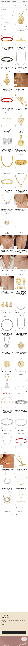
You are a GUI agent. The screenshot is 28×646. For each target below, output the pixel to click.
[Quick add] (1, 24)
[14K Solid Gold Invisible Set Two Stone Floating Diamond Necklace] (7, 201)
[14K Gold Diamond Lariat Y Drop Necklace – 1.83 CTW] (7, 283)
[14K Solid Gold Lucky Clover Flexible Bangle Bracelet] (21, 100)
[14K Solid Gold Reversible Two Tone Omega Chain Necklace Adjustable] (7, 402)
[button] (5, 5)
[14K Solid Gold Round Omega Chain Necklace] (21, 80)
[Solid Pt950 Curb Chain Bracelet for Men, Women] (7, 325)
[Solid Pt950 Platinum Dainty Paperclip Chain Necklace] (21, 383)
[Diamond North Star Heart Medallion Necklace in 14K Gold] (21, 121)
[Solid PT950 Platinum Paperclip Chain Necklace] (7, 442)
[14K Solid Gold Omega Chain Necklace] (7, 461)
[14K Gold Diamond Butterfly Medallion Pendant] (21, 344)
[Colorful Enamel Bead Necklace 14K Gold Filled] (21, 480)
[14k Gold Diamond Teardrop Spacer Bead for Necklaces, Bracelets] (7, 304)
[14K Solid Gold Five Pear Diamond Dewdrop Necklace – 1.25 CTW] (21, 262)
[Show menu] (2, 5)
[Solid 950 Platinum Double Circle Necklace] (7, 344)
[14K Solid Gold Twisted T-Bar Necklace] (21, 461)
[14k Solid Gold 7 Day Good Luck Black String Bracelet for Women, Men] (7, 59)
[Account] (23, 5)
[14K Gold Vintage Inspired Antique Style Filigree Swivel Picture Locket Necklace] (21, 18)
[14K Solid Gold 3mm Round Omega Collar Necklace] (21, 201)
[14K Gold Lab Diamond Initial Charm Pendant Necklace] (7, 383)
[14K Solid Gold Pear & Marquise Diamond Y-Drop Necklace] (21, 242)
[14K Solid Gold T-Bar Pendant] (21, 39)
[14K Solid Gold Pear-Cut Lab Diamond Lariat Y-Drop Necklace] (7, 262)
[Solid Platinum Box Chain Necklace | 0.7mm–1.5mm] (7, 18)
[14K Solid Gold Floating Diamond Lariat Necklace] (21, 222)
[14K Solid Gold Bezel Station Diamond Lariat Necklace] (7, 242)
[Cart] (26, 5)
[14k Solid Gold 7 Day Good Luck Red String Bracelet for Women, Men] (7, 39)
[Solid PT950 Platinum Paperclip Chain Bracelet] (21, 422)
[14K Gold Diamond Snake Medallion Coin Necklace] (21, 363)
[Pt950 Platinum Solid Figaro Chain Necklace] (21, 304)
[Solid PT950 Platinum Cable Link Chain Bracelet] (7, 422)
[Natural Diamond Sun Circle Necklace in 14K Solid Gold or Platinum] (7, 499)
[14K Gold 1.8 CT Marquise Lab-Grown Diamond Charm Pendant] (7, 222)
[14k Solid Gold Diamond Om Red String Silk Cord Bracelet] (21, 442)
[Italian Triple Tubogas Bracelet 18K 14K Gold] (21, 163)
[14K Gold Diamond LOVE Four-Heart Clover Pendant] (7, 363)
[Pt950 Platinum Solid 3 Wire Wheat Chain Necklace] (21, 325)
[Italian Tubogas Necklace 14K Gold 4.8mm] (7, 163)
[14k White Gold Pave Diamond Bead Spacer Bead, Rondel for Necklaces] (7, 141)
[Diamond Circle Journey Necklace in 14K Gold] (7, 480)
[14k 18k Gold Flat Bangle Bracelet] (7, 182)
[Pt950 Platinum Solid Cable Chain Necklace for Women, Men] (21, 59)
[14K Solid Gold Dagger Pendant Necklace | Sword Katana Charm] (7, 121)
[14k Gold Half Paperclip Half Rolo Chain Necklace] (21, 182)
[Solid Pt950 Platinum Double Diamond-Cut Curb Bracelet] (21, 402)
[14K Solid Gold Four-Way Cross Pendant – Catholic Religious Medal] (7, 80)
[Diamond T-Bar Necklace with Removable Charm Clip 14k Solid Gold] (21, 499)
